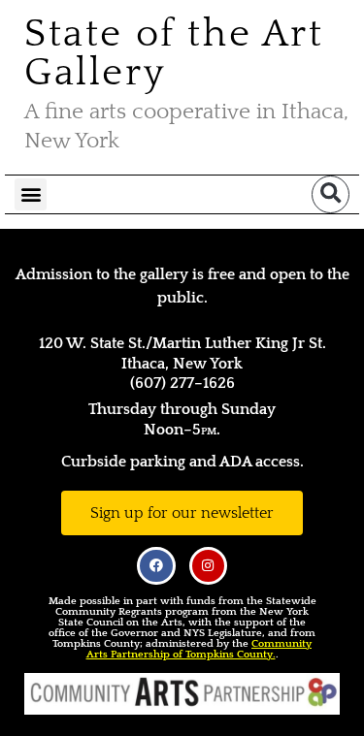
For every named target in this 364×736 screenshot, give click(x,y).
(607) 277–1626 (182, 383)
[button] (31, 194)
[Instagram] (208, 566)
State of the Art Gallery (174, 53)
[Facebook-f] (156, 566)
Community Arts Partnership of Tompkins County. (199, 649)
